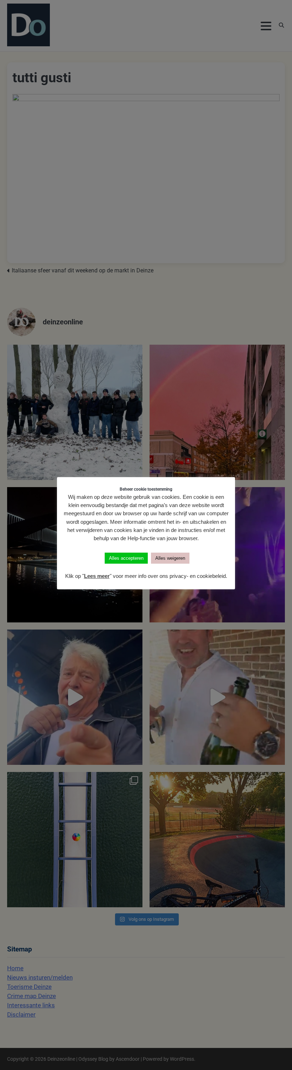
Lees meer (97, 576)
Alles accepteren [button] (126, 558)
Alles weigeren (170, 558)
